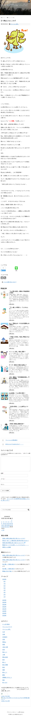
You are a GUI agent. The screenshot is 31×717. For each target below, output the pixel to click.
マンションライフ (7, 626)
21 (10, 525)
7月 (4, 583)
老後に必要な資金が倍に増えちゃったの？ (13, 538)
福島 (3, 669)
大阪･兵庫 (5, 647)
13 (8, 523)
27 (8, 526)
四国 (3, 644)
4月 (4, 590)
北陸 (3, 639)
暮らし (4, 662)
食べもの (4, 682)
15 (12, 523)
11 (5, 523)
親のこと (4, 672)
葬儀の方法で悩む (7, 571)
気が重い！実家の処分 (8, 564)
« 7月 (2, 530)
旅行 (3, 659)
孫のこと (4, 652)
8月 (4, 581)
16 (2, 525)
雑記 (3, 680)
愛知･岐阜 (5, 657)
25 (5, 526)
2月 (4, 594)
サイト (2, 484)
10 (3, 523)
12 (7, 523)
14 (10, 523)
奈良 (3, 649)
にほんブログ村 (5, 696)
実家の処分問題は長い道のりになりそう (13, 542)
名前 (2, 473)
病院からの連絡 (6, 547)
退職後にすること (7, 677)
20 (8, 525)
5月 (4, 588)
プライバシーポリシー (12, 712)
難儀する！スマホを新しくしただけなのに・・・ (15, 545)
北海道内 (4, 637)
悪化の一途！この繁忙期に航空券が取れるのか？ (15, 540)
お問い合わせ (21, 712)
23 (2, 526)
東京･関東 (5, 664)
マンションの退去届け (11, 440)
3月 (4, 592)
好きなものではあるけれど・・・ (14, 444)
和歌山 (4, 642)
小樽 (3, 654)
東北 (3, 667)
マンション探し (14, 24)
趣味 (3, 675)
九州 (3, 632)
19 (7, 525)
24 (3, 526)
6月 (4, 585)
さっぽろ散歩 (6, 624)
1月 (4, 596)
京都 (3, 634)
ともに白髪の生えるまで (9, 2)
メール (3, 479)
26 (7, 526)
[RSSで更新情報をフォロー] (5, 278)
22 (12, 525)
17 (3, 525)
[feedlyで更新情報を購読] (2, 278)
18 (5, 525)
